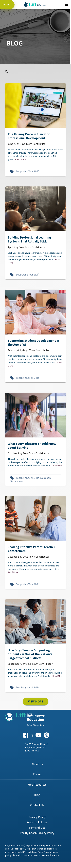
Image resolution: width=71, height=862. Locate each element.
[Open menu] (66, 4)
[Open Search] (6, 72)
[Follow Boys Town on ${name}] (25, 735)
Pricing (6, 4)
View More (35, 701)
